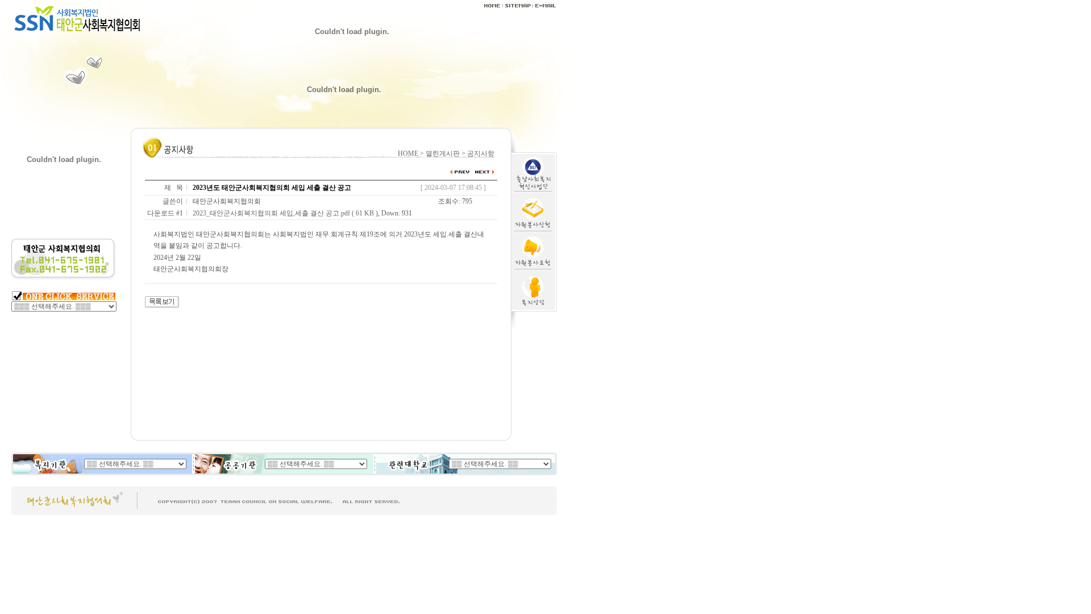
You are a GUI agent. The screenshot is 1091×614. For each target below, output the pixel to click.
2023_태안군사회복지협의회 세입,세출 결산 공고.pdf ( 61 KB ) (285, 213)
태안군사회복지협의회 (227, 201)
